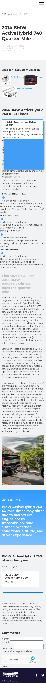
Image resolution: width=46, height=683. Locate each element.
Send (5, 666)
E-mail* (6, 642)
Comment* (7, 648)
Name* (5, 639)
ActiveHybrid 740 (15, 14)
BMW (4, 14)
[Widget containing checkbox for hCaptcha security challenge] (19, 659)
